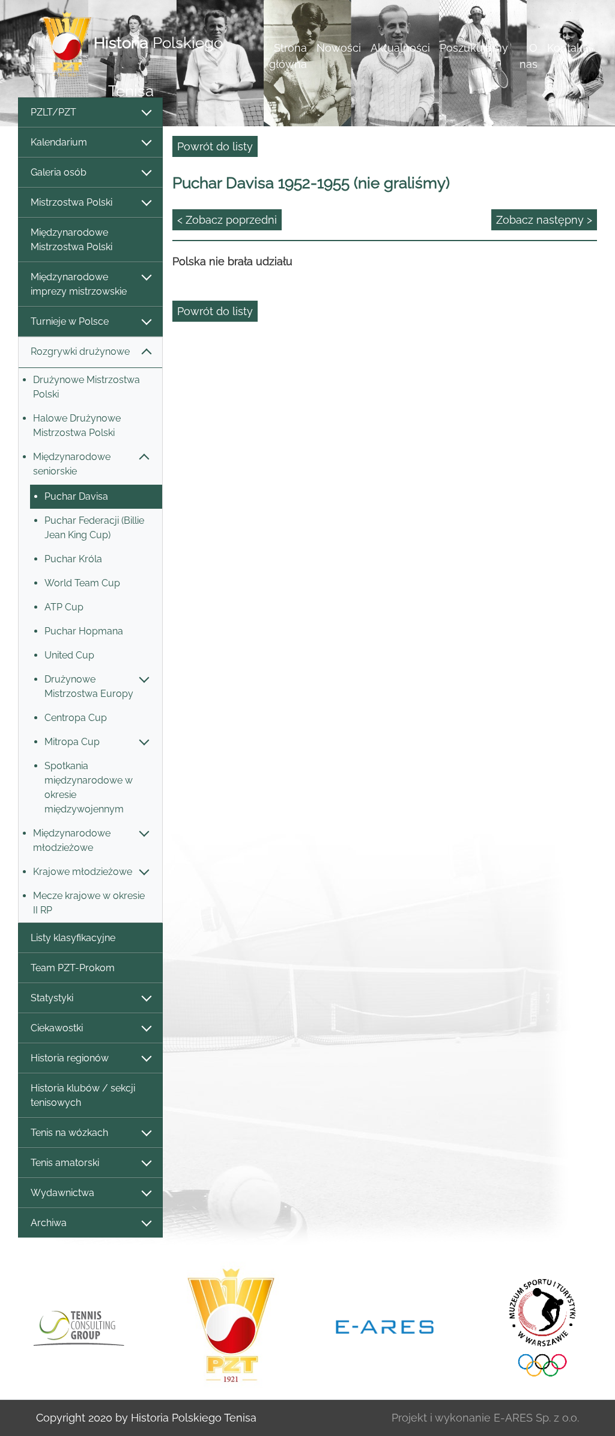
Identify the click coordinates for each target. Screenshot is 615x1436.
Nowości (339, 47)
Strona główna (288, 55)
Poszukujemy (474, 47)
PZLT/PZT (53, 112)
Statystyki (52, 998)
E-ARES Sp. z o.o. (536, 1417)
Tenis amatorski (65, 1162)
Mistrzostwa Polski (71, 202)
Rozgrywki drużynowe (80, 351)
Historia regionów (70, 1058)
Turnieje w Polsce (70, 321)
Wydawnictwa (62, 1192)
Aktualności (400, 47)
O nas (529, 55)
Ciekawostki (57, 1028)
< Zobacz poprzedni (227, 219)
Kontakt (566, 47)
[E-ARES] (384, 1326)
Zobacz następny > (544, 219)
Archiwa (49, 1223)
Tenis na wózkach (69, 1132)
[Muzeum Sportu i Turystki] (538, 1325)
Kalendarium (59, 142)
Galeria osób (58, 172)
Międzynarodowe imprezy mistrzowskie (79, 284)
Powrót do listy (215, 146)
